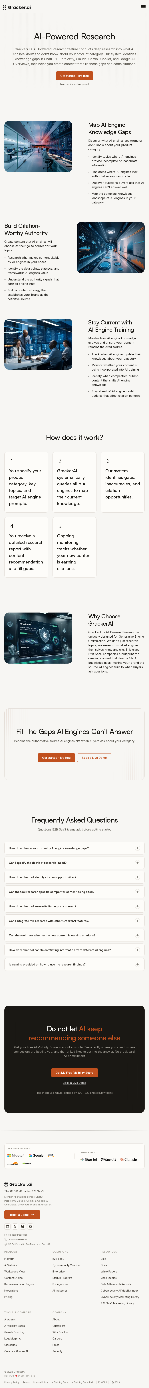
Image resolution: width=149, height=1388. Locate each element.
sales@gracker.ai (17, 1234)
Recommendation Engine (19, 1284)
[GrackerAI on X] (15, 1226)
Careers (57, 1338)
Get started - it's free (74, 76)
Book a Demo (19, 1215)
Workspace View (14, 1271)
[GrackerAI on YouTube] (30, 1226)
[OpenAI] (108, 1159)
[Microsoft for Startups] (15, 1155)
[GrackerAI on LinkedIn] (7, 1226)
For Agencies (60, 1284)
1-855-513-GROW (17, 1239)
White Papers (109, 1271)
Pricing (8, 1296)
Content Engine (13, 1277)
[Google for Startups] (36, 1155)
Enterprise (59, 1271)
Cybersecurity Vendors (66, 1265)
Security (57, 1351)
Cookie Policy (40, 1382)
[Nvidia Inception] (27, 1163)
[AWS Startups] (51, 1155)
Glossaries (10, 1344)
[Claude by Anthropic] (128, 1159)
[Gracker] (25, 7)
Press (56, 1344)
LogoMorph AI (12, 1338)
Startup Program (62, 1277)
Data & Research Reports (116, 1284)
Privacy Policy (11, 1382)
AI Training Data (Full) (82, 1382)
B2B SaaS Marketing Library (117, 1303)
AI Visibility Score (14, 1325)
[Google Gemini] (88, 1159)
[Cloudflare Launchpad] (12, 1163)
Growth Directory (14, 1332)
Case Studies (109, 1277)
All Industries (60, 1290)
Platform (9, 1258)
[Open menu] (143, 6)
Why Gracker (60, 1332)
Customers (59, 1325)
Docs (104, 1265)
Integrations (11, 1290)
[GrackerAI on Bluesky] (23, 1226)
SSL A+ (118, 1382)
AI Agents (10, 1319)
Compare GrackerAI (16, 1351)
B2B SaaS (58, 1258)
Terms (26, 1382)
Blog (103, 1258)
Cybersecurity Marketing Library (120, 1296)
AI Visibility (10, 1265)
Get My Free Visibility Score (75, 1072)
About (56, 1319)
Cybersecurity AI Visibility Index (119, 1290)
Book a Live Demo (94, 757)
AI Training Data (59, 1382)
